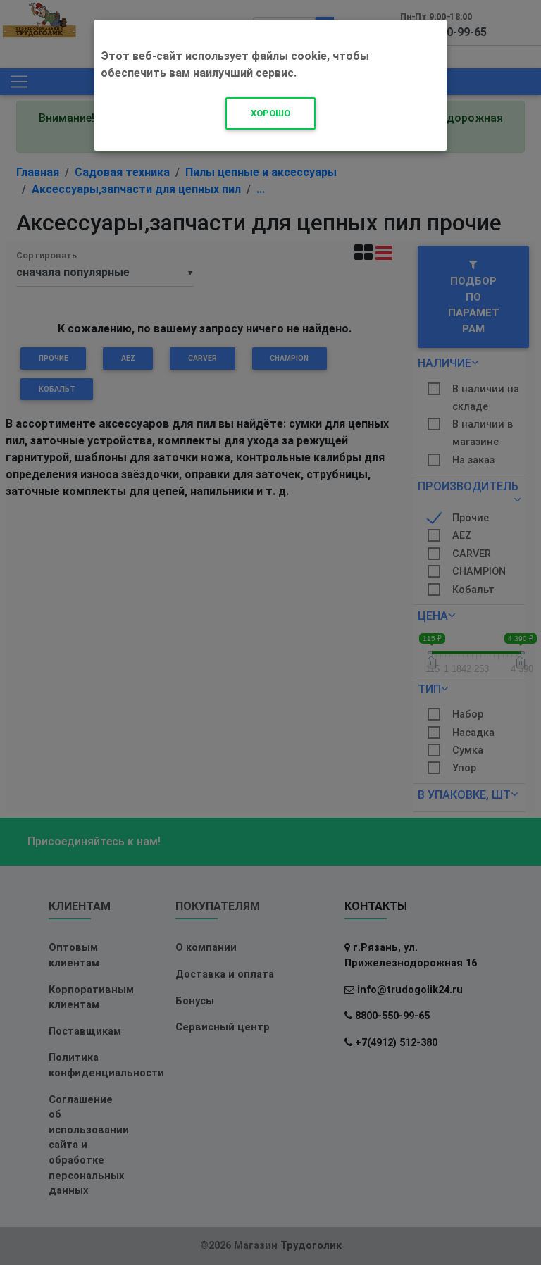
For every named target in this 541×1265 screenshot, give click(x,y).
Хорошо (270, 113)
